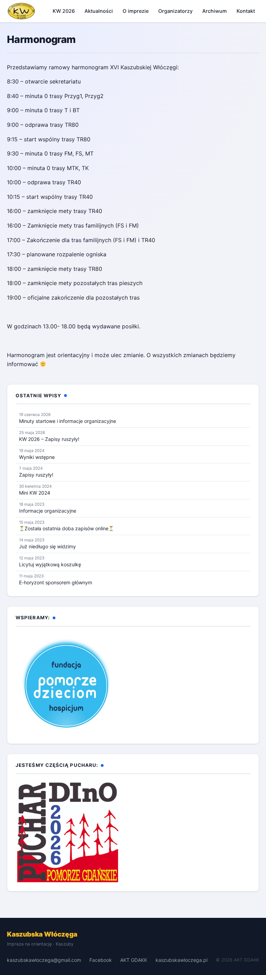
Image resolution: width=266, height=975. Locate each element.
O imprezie (136, 11)
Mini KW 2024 (34, 493)
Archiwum (214, 11)
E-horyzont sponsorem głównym (55, 582)
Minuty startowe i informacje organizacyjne (67, 421)
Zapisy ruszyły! (36, 475)
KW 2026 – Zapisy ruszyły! (49, 439)
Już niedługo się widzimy (47, 546)
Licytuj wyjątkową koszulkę (50, 564)
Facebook (100, 960)
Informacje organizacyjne (47, 511)
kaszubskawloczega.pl (181, 960)
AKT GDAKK (133, 960)
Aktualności (99, 11)
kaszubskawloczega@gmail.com (44, 960)
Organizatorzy (175, 11)
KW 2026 (64, 11)
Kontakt (246, 11)
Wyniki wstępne (37, 457)
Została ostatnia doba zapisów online (66, 528)
